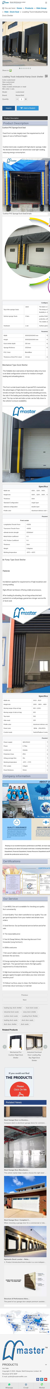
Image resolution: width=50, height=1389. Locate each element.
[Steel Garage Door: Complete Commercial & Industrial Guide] (25, 1209)
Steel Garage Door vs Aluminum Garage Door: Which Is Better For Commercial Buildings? (17, 1112)
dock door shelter (10, 1024)
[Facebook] (37, 1379)
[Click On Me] (19, 1082)
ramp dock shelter (29, 1012)
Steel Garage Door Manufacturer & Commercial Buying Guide (17, 1162)
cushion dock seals (11, 1016)
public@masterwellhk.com (17, 1376)
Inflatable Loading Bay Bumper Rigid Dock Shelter (18, 1055)
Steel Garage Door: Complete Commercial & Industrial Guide (17, 1212)
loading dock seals (10, 1020)
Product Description (11, 118)
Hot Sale (5, 1368)
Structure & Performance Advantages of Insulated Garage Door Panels (17, 1291)
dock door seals (27, 1020)
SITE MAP (13, 1374)
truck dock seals (32, 1008)
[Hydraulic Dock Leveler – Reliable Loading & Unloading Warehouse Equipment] (25, 1249)
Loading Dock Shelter (30, 1016)
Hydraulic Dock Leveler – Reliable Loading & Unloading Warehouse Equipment (17, 1251)
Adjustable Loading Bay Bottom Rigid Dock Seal (37, 1055)
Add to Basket (29, 108)
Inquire (9, 108)
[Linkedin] (41, 1379)
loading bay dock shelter (13, 1008)
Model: (4, 92)
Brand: (4, 95)
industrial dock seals (11, 1012)
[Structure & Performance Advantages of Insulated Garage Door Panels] (25, 1288)
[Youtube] (45, 1379)
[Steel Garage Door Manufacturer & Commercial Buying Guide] (25, 1160)
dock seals (25, 1024)
